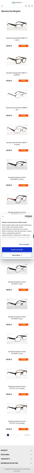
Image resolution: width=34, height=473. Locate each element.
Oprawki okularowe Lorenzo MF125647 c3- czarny (17, 178)
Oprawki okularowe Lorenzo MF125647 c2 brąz (17, 318)
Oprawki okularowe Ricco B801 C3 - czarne (17, 39)
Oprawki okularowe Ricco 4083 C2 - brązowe (17, 143)
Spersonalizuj (16, 255)
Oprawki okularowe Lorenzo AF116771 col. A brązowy (17, 387)
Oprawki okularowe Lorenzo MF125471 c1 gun (17, 283)
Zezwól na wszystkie (17, 249)
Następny (28, 435)
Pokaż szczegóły (24, 244)
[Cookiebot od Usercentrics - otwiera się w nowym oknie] (25, 216)
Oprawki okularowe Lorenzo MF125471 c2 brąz (17, 352)
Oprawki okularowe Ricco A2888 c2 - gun (17, 109)
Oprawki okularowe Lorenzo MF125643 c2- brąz (17, 213)
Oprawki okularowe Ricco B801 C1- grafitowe (17, 74)
